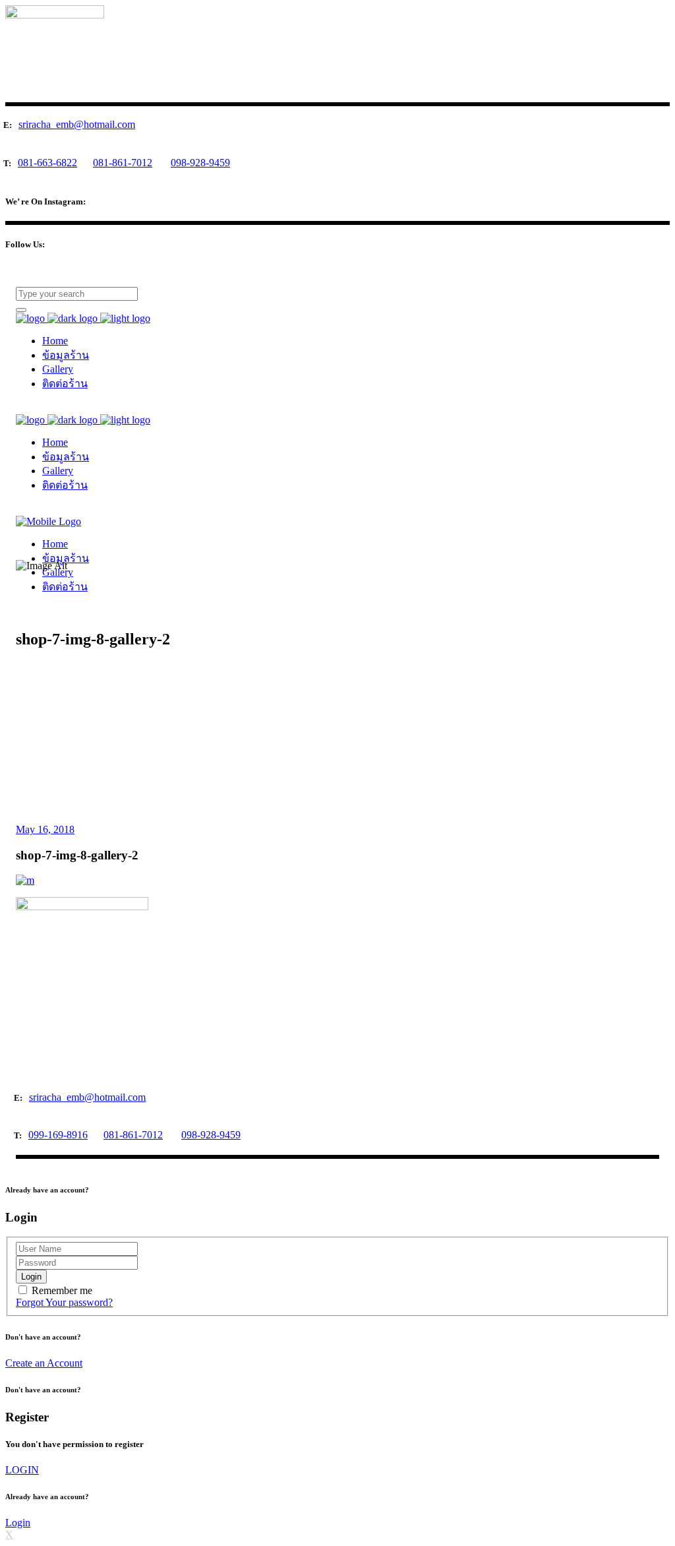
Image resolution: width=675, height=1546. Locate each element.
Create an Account (43, 1363)
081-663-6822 (47, 162)
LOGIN (22, 1469)
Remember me (62, 1290)
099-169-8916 (58, 1134)
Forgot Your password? (64, 1302)
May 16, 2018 (45, 829)
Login (17, 1522)
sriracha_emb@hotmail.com (76, 124)
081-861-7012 (122, 163)
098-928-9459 (200, 163)
